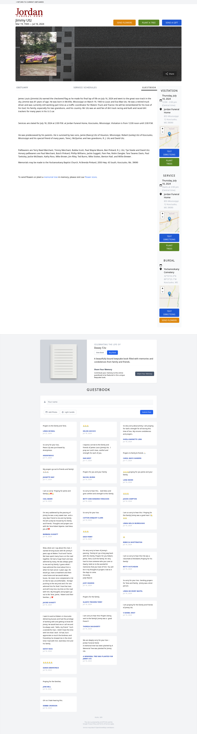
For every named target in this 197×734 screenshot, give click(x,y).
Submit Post (146, 412)
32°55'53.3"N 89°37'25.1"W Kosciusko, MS (171, 279)
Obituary (22, 87)
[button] (169, 134)
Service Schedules (85, 87)
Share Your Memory (144, 374)
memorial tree (51, 177)
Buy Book (112, 352)
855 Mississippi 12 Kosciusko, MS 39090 (171, 119)
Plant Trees (169, 162)
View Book (100, 352)
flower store (91, 177)
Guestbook (149, 87)
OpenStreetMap (101, 728)
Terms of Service (104, 724)
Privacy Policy (92, 724)
